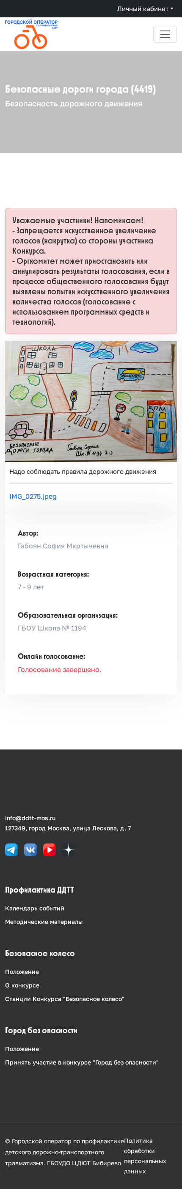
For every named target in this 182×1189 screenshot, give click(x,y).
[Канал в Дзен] (68, 849)
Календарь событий (34, 908)
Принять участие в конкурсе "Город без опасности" (82, 1062)
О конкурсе (22, 985)
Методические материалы (44, 921)
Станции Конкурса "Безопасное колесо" (64, 998)
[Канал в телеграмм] (11, 849)
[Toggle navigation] (165, 34)
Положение (22, 971)
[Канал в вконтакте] (30, 849)
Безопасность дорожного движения (73, 103)
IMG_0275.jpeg (33, 496)
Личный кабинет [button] (142, 8)
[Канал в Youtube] (49, 849)
